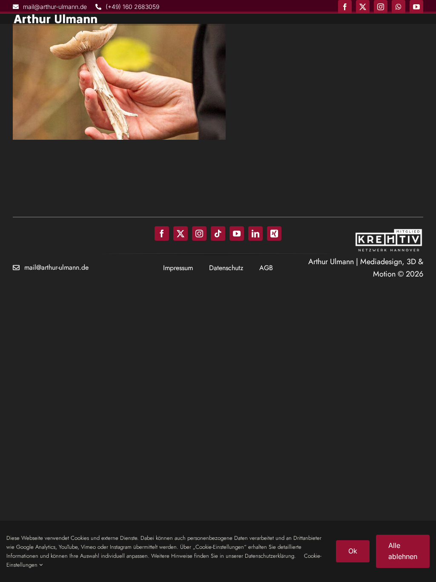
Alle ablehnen (402, 551)
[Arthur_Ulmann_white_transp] (55, 17)
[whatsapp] (398, 7)
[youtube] (416, 7)
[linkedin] (255, 233)
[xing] (274, 233)
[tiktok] (218, 233)
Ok (352, 551)
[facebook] (345, 7)
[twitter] (363, 7)
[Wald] (119, 82)
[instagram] (380, 7)
